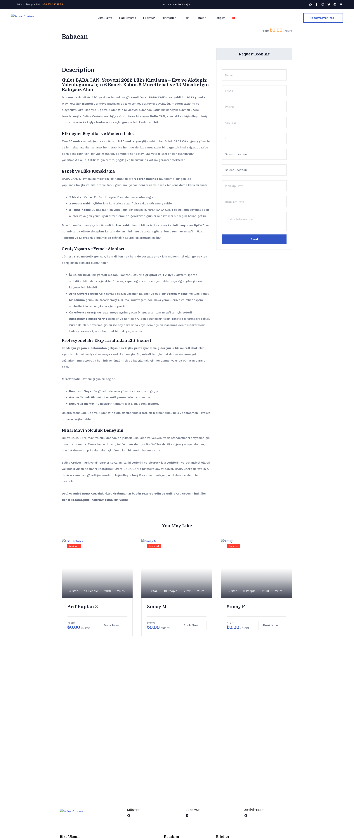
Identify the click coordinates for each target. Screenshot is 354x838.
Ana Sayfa (105, 18)
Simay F (236, 606)
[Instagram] (322, 4)
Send (254, 239)
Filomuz (149, 18)
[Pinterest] (334, 4)
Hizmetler (169, 18)
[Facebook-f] (316, 4)
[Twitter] (328, 4)
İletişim (220, 18)
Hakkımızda (127, 18)
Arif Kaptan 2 (82, 606)
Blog (186, 18)
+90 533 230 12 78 (52, 4)
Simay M (157, 606)
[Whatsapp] (310, 4)
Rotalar (201, 18)
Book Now (111, 625)
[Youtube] (340, 4)
